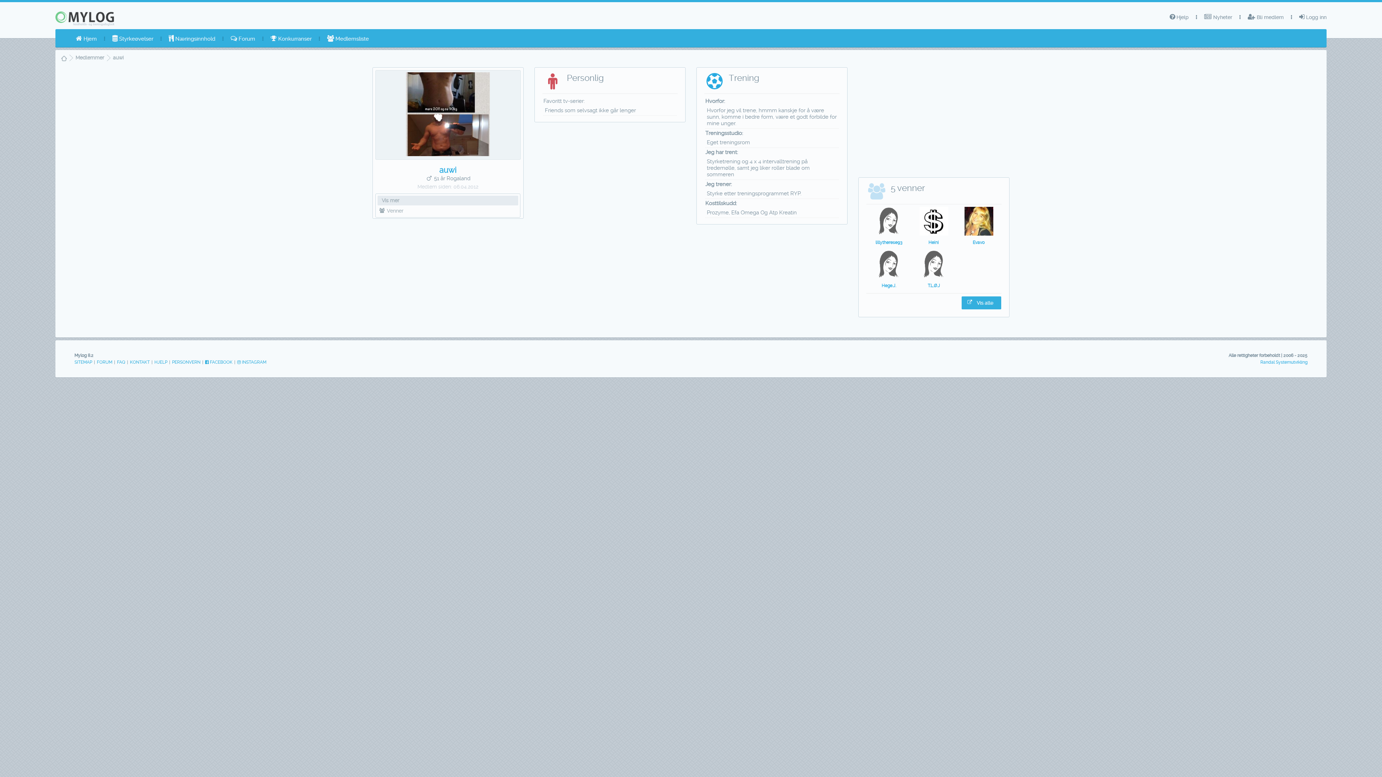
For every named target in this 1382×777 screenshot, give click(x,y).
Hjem (89, 39)
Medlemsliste (351, 39)
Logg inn (1316, 17)
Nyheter (1222, 17)
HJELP (160, 362)
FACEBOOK (220, 362)
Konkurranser (294, 39)
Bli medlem (1269, 17)
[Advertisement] (448, 276)
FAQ (121, 362)
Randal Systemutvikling (1284, 362)
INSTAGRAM (253, 362)
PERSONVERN (186, 362)
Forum (246, 39)
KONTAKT (140, 362)
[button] (981, 302)
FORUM (104, 362)
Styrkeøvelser (135, 39)
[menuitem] (86, 39)
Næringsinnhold (194, 39)
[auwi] (448, 154)
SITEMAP (83, 362)
